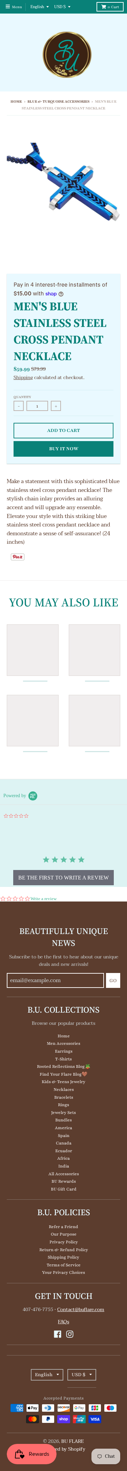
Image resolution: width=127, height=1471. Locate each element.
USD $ (60, 6)
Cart (113, 6)
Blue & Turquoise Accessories (58, 101)
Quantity (22, 397)
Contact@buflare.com (80, 1309)
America (63, 1128)
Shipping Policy (63, 1257)
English (37, 6)
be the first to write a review (63, 877)
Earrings (63, 1051)
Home (16, 101)
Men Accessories (63, 1043)
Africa (63, 1158)
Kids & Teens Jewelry (63, 1081)
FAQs (63, 1322)
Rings (63, 1104)
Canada (63, 1143)
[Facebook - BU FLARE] (58, 1334)
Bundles (63, 1120)
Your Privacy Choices (63, 1272)
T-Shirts (63, 1059)
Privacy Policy (63, 1242)
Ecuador (63, 1151)
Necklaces (64, 1089)
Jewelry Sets (63, 1112)
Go (113, 980)
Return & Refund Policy (63, 1249)
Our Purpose (64, 1234)
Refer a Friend (63, 1226)
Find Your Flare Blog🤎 (63, 1074)
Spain (63, 1135)
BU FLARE (72, 1441)
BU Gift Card (64, 1189)
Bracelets (63, 1097)
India (63, 1166)
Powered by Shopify (63, 1449)
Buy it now (63, 449)
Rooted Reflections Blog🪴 (63, 1066)
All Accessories (63, 1174)
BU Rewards (63, 1181)
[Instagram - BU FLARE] (70, 1334)
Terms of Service (64, 1265)
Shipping (23, 377)
